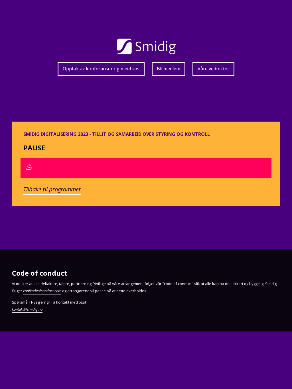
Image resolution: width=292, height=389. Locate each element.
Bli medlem (168, 68)
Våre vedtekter (213, 68)
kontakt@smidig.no (27, 309)
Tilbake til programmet (52, 189)
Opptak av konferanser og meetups (101, 68)
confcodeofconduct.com (42, 290)
